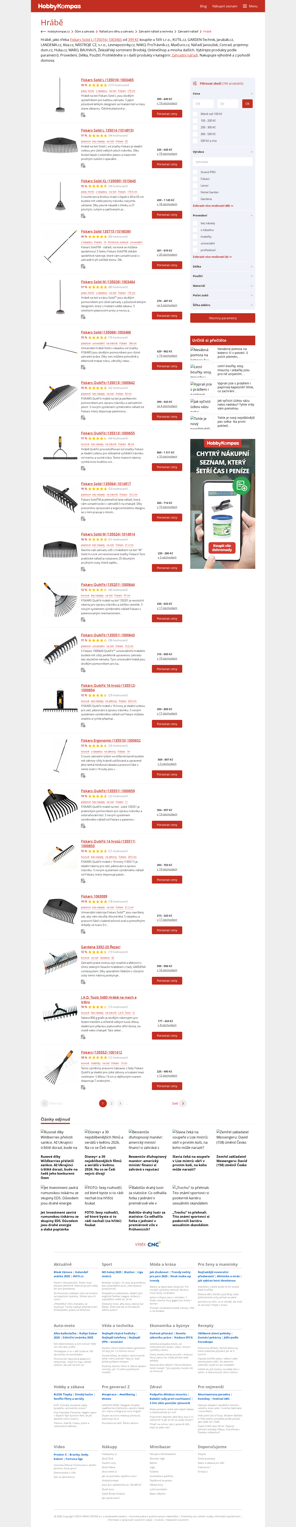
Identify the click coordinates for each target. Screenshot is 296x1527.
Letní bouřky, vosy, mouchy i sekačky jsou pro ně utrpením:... (234, 370)
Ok (247, 104)
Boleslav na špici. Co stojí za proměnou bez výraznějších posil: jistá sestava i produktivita (124, 1285)
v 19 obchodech (167, 103)
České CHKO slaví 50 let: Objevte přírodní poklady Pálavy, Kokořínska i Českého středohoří (219, 1429)
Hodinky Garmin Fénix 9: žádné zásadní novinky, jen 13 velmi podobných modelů (124, 1369)
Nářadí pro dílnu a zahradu (116, 31)
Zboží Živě (107, 1458)
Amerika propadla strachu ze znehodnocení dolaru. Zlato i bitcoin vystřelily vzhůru (170, 1347)
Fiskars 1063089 (94, 896)
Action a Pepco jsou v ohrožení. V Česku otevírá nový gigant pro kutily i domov (171, 1300)
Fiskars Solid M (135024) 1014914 (108, 534)
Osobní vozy (109, 1462)
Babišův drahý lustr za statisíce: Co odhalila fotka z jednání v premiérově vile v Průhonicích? (147, 1220)
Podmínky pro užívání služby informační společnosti (210, 1516)
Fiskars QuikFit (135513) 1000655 (108, 433)
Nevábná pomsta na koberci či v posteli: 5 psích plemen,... (233, 353)
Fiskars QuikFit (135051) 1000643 (108, 635)
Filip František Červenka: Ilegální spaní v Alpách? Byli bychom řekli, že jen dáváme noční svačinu (75, 1415)
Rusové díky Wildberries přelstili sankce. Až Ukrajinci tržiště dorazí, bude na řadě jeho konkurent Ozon (59, 1167)
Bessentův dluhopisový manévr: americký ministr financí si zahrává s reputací (148, 1162)
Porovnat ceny (167, 114)
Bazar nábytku (158, 1493)
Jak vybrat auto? (111, 1498)
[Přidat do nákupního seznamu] (83, 115)
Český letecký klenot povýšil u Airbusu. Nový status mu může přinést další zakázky (171, 1357)
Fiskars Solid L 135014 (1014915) (107, 130)
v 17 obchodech (167, 608)
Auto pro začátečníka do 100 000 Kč (121, 1484)
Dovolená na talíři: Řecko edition (120, 1423)
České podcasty (206, 1458)
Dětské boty (156, 1484)
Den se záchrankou (64, 1477)
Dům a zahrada (84, 31)
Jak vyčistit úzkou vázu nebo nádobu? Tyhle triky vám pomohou (236, 404)
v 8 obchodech (167, 1025)
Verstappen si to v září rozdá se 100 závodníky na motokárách (73, 1353)
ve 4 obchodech (167, 406)
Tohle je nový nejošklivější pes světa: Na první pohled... (236, 421)
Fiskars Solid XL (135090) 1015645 (108, 181)
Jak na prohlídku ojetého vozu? (119, 1476)
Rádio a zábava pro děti (211, 1462)
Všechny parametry (223, 318)
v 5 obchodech (167, 557)
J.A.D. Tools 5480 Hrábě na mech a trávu (109, 999)
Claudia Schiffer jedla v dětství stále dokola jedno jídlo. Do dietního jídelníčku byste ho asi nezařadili (217, 1361)
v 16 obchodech (167, 970)
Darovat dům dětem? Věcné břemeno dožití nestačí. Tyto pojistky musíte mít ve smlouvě (171, 1368)
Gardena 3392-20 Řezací (100, 947)
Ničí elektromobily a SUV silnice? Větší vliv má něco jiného (75, 1345)
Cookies (159, 1519)
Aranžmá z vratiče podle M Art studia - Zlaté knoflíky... (219, 1288)
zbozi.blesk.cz (109, 1471)
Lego (152, 1467)
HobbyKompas (110, 1480)
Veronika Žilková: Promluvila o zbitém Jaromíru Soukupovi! (75, 1466)
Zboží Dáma (108, 1467)
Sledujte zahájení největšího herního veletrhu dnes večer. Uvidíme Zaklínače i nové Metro (219, 1408)
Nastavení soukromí (177, 1519)
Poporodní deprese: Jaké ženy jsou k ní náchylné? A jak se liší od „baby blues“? (171, 1418)
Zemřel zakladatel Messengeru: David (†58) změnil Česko (231, 1160)
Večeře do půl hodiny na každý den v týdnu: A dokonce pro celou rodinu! (218, 1370)
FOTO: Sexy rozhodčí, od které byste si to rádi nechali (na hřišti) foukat (103, 1218)
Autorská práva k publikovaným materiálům (154, 1516)
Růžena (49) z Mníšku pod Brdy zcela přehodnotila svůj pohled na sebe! (218, 1296)
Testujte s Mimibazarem (163, 1454)
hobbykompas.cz (59, 31)
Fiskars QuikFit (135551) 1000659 (108, 790)
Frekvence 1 (204, 1467)
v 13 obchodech (167, 814)
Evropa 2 (203, 1471)
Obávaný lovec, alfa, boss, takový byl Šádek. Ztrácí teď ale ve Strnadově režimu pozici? (122, 1307)
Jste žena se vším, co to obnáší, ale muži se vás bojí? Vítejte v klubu (220, 1303)
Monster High (157, 1458)
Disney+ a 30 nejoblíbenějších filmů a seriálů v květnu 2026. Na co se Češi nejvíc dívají (103, 1164)
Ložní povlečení (158, 1489)
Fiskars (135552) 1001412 (101, 1052)
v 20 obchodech (167, 254)
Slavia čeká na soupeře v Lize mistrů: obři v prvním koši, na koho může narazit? (191, 1162)
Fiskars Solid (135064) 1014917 (106, 483)
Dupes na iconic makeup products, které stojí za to (121, 1417)
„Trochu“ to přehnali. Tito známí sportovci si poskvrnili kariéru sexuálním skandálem (191, 1218)
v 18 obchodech (167, 204)
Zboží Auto (108, 1489)
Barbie (153, 1462)
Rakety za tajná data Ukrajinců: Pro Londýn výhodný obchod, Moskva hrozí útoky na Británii (169, 1290)
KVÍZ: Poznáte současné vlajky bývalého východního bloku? (70, 1406)
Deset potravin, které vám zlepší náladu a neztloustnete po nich (172, 1411)
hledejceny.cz (109, 1454)
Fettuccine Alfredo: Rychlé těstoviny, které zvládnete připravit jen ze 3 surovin (218, 1351)
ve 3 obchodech (167, 305)
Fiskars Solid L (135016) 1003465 (96, 39)
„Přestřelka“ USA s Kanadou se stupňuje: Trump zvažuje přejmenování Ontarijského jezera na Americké (75, 1307)
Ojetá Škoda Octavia (113, 1493)
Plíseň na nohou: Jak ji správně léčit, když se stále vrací (170, 1425)
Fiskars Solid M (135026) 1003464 (108, 281)
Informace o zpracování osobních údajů (130, 1519)
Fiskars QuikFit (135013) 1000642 (108, 382)
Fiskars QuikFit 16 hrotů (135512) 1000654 (108, 687)
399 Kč (133, 39)
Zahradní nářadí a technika (156, 31)
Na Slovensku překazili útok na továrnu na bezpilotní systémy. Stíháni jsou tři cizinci (76, 1296)
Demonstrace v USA (65, 1472)
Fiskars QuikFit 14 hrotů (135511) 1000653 (108, 843)
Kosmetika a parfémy (161, 1476)
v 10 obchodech (167, 456)
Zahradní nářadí (188, 31)
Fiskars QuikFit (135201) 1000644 (108, 584)
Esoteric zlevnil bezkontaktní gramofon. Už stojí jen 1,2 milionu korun (124, 1349)
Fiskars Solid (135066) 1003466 (106, 332)
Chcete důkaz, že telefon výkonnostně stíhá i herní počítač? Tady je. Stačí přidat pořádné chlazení (123, 1358)
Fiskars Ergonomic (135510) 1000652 (111, 740)
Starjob (202, 1454)
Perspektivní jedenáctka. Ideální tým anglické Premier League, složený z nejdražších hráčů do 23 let (122, 1296)
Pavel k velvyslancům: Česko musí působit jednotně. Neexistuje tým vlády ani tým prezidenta (76, 1285)
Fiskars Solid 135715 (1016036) (106, 231)
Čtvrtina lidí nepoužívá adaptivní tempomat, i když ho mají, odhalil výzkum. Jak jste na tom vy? (72, 1362)
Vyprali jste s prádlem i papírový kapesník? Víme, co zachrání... (236, 387)
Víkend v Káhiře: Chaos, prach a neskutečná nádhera (71, 1424)
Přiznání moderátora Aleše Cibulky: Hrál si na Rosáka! (172, 1309)
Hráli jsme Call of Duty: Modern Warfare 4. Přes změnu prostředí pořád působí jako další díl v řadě (220, 1418)
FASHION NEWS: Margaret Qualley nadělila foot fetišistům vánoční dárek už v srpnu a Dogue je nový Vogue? (123, 1408)
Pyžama (154, 1471)
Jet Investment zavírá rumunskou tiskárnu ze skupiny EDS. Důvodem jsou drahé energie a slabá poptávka (60, 1220)
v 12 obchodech (167, 1075)
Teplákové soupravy (161, 1480)
